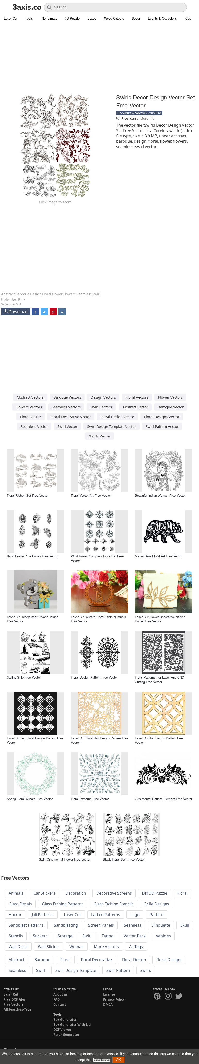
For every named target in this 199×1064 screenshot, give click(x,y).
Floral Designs (169, 959)
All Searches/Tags (17, 1009)
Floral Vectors (136, 397)
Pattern (157, 914)
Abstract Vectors (30, 397)
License (109, 994)
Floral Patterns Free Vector (90, 798)
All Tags (136, 946)
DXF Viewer (62, 1029)
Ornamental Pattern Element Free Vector (163, 798)
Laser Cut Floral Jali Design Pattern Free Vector (99, 740)
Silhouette (160, 925)
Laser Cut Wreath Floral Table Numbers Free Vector (98, 618)
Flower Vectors (170, 397)
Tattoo (108, 936)
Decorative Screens (114, 893)
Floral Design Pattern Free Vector (94, 677)
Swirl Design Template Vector (111, 426)
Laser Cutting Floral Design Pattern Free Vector (35, 740)
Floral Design (134, 959)
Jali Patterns (43, 914)
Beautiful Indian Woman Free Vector (160, 495)
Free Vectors (13, 1004)
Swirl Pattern (118, 970)
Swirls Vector (99, 436)
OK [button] (118, 1059)
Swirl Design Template (75, 970)
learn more (101, 1059)
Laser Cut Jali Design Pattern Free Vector (159, 740)
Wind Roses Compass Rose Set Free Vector (97, 558)
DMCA (108, 1004)
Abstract (8, 294)
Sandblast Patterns (26, 925)
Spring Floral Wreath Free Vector (30, 798)
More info (147, 118)
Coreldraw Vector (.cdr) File (139, 113)
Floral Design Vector (117, 416)
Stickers (40, 936)
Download (18, 311)
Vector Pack (135, 936)
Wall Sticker (48, 946)
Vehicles (163, 936)
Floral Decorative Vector (71, 416)
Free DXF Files (14, 999)
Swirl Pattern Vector (162, 426)
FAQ (56, 999)
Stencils (16, 936)
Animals (16, 893)
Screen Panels (101, 925)
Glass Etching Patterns (62, 904)
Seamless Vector (34, 426)
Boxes (91, 18)
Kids (188, 18)
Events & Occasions (162, 18)
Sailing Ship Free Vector (24, 677)
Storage (65, 936)
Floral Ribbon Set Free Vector (27, 495)
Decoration (76, 893)
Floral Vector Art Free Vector (91, 495)
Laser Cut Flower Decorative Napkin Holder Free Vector (160, 618)
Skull (184, 925)
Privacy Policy (113, 999)
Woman (76, 946)
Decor (136, 18)
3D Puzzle (72, 18)
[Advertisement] (99, 58)
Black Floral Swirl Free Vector (124, 859)
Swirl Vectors (101, 406)
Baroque (22, 294)
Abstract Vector (135, 406)
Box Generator (65, 1019)
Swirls (145, 970)
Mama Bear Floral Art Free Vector (158, 556)
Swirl (96, 294)
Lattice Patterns (105, 914)
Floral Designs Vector (161, 416)
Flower (57, 294)
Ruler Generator (66, 1034)
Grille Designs (156, 904)
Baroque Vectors (67, 397)
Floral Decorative (96, 959)
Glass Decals (20, 904)
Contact (59, 1004)
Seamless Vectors (66, 406)
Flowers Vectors (29, 406)
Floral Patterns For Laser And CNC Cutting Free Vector (159, 679)
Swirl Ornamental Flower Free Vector (64, 859)
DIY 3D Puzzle (154, 893)
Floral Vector (30, 416)
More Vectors (106, 946)
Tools (29, 18)
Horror (15, 914)
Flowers (69, 294)
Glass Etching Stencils (113, 904)
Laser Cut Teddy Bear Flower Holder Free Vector (32, 618)
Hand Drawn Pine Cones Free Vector (32, 556)
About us (60, 994)
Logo (135, 914)
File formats (49, 18)
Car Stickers (44, 893)
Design (35, 294)
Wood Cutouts (114, 18)
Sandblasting (66, 925)
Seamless (84, 294)
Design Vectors (103, 397)
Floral (46, 294)
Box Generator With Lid (72, 1025)
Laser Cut (10, 18)
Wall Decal (18, 946)
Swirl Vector (67, 426)
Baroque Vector (171, 406)
